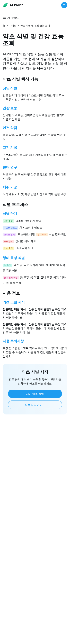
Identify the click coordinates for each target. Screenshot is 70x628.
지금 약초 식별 (35, 394)
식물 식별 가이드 (35, 405)
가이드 (12, 25)
